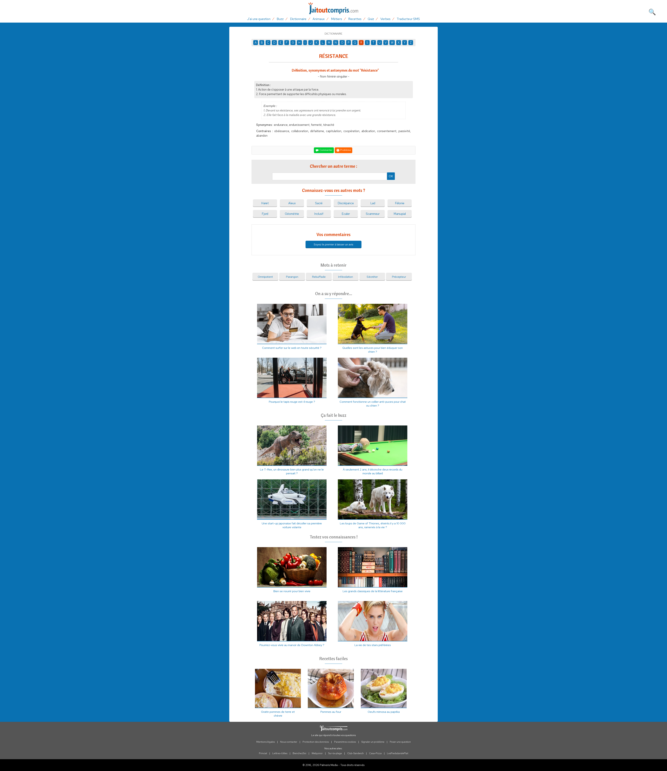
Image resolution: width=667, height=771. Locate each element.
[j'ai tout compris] (333, 8)
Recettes (354, 19)
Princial (263, 753)
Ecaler (346, 214)
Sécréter (372, 277)
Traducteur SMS (408, 19)
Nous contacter (288, 741)
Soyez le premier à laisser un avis (333, 244)
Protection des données (316, 741)
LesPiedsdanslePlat (397, 753)
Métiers (336, 19)
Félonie (399, 203)
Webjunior (317, 753)
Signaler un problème (372, 741)
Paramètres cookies (345, 741)
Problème (345, 149)
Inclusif (318, 214)
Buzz (280, 19)
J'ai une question (258, 19)
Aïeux (292, 203)
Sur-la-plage (335, 753)
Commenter (325, 149)
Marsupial (400, 214)
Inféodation (345, 277)
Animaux (319, 19)
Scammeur (373, 214)
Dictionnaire (298, 19)
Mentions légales (265, 741)
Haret (265, 203)
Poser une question (400, 741)
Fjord (265, 214)
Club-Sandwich (355, 753)
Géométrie (292, 214)
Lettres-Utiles (279, 753)
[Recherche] (652, 11)
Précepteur (399, 277)
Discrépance (346, 203)
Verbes (385, 19)
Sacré (319, 203)
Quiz (371, 19)
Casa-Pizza (375, 753)
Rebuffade (319, 277)
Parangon (292, 277)
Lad (372, 203)
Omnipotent (265, 277)
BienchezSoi (299, 753)
